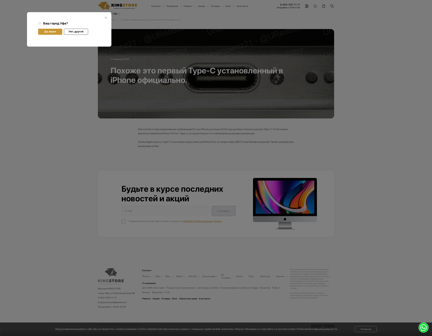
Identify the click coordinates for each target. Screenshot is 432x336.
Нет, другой (76, 31)
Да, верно (50, 31)
